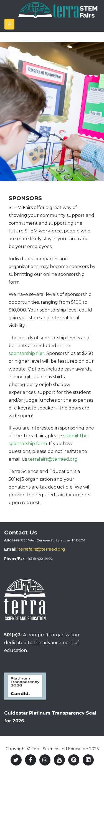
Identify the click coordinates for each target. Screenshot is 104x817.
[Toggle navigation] (9, 24)
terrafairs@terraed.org (53, 459)
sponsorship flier (26, 353)
